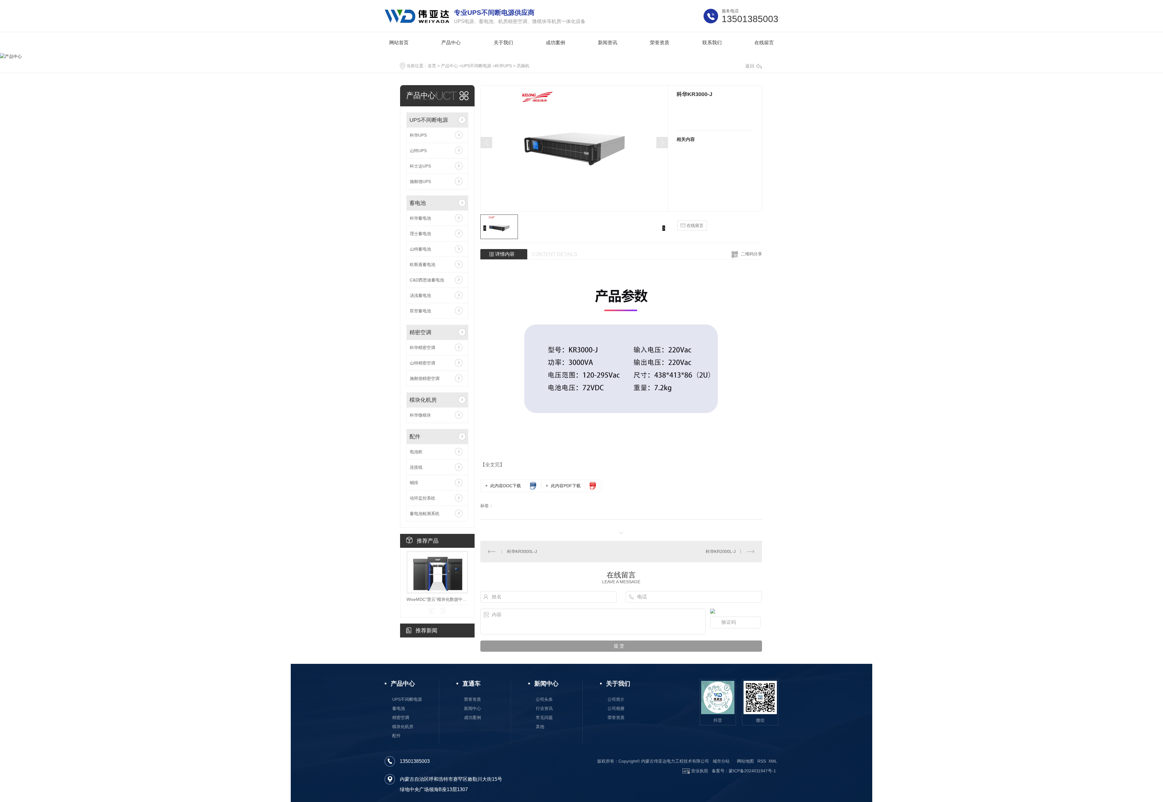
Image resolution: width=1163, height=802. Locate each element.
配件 (414, 437)
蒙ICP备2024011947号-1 (752, 770)
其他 (540, 726)
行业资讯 (544, 708)
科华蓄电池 (420, 218)
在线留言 (694, 225)
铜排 (414, 482)
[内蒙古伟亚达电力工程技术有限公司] (417, 16)
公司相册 (616, 708)
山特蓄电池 (420, 249)
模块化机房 (423, 400)
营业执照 (699, 770)
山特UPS (418, 150)
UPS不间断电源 (476, 65)
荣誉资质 (472, 699)
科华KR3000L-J (522, 551)
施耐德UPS (420, 181)
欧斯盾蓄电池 (422, 264)
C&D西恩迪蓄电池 (427, 280)
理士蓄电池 (420, 233)
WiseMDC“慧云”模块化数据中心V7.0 (437, 599)
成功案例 (472, 717)
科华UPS (503, 65)
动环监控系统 (422, 498)
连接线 (416, 467)
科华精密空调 (422, 347)
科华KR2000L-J (721, 551)
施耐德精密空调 (424, 378)
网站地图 (745, 761)
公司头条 (544, 699)
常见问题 (544, 717)
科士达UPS (420, 166)
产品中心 (449, 65)
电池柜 (416, 451)
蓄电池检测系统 (424, 513)
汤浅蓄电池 (420, 295)
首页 (432, 65)
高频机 (523, 65)
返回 (749, 65)
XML (772, 761)
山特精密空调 (422, 363)
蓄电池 (417, 203)
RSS (761, 761)
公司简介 (616, 699)
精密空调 (420, 332)
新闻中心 (472, 708)
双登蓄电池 (420, 310)
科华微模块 (420, 415)
